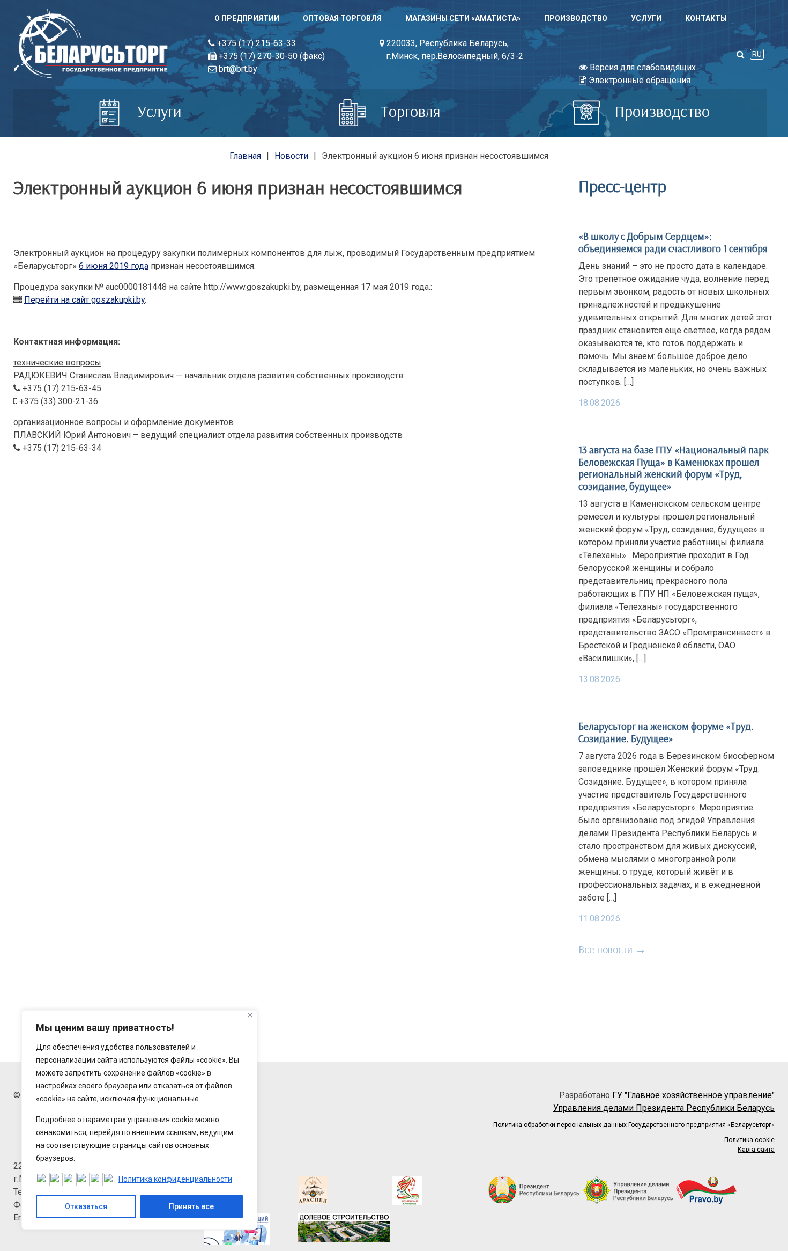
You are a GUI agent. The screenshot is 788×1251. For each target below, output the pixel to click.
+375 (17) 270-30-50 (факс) (271, 56)
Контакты (706, 18)
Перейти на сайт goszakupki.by (84, 300)
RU (757, 54)
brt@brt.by (237, 69)
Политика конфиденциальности (175, 1179)
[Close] (250, 1015)
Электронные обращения (638, 80)
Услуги (646, 18)
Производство (575, 18)
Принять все (191, 1206)
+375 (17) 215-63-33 (255, 43)
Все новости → (612, 949)
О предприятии (246, 18)
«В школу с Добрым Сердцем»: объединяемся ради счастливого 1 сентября (673, 242)
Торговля (409, 111)
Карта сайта (756, 1149)
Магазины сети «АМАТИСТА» (463, 18)
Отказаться (86, 1206)
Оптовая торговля (342, 18)
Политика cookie (749, 1140)
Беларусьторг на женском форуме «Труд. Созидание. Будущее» (666, 732)
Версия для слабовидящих (642, 67)
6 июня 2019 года (113, 266)
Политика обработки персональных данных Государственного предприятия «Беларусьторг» (634, 1125)
